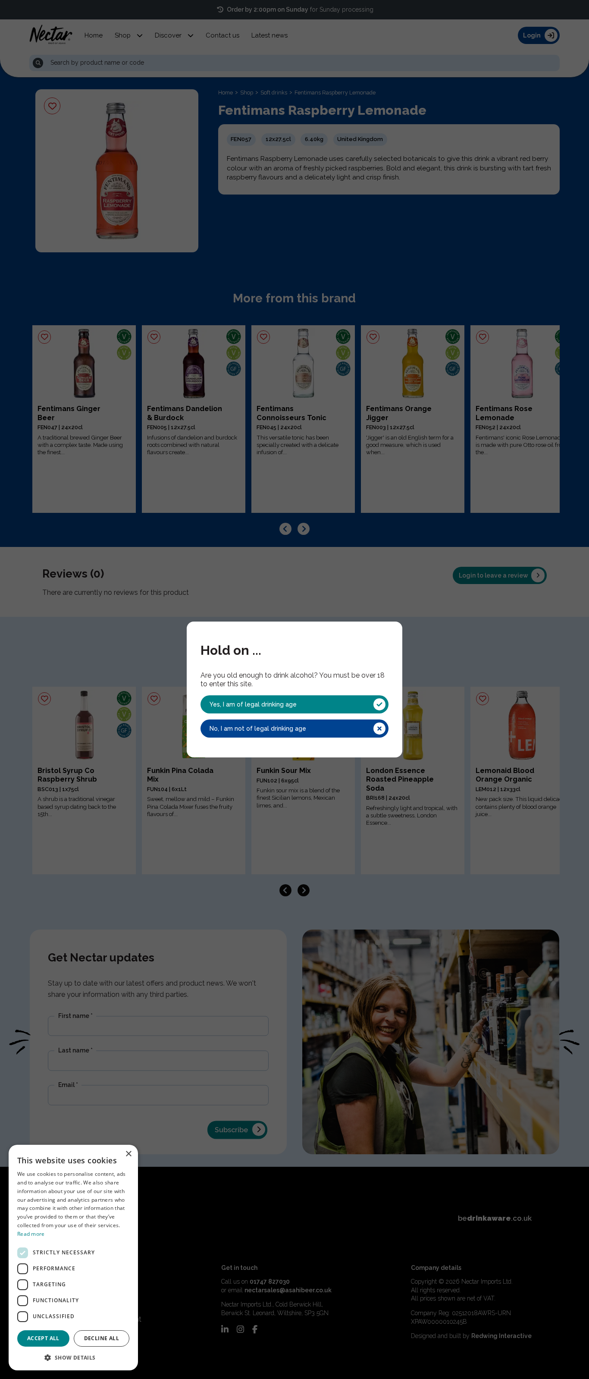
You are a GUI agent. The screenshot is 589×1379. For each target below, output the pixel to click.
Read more (31, 1234)
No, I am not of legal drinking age (258, 728)
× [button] (128, 1154)
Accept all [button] (43, 1338)
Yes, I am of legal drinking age (253, 704)
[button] (73, 1357)
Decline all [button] (101, 1338)
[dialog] (73, 1257)
